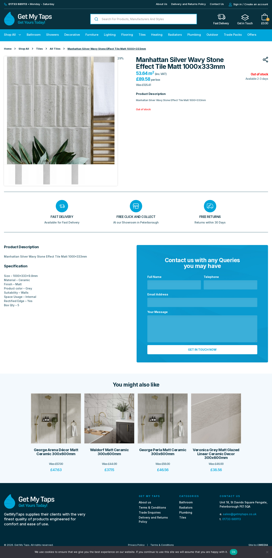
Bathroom (34, 34)
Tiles (142, 34)
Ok (233, 551)
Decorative (72, 34)
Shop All (10, 34)
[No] (267, 552)
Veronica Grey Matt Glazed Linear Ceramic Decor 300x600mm (216, 454)
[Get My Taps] (28, 24)
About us (145, 502)
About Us (161, 4)
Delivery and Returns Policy (188, 4)
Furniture (91, 34)
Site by (258, 544)
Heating (156, 34)
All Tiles (55, 48)
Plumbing (194, 34)
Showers (52, 34)
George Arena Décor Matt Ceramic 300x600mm (56, 452)
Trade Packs (233, 34)
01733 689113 (231, 519)
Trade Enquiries (150, 512)
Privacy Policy (136, 545)
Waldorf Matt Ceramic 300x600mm (109, 452)
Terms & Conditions (152, 507)
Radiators (175, 34)
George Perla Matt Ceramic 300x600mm (162, 452)
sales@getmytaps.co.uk (239, 514)
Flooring (127, 34)
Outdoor (212, 34)
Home (8, 48)
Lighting (110, 34)
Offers (251, 34)
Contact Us (217, 4)
